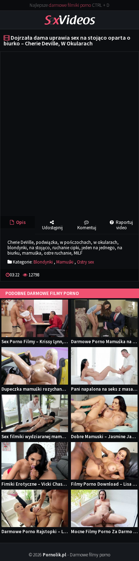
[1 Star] (107, 274)
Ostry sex (85, 262)
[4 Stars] (125, 274)
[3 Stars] (119, 274)
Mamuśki (64, 262)
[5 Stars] (130, 274)
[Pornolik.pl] (69, 19)
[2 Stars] (113, 274)
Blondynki (43, 262)
